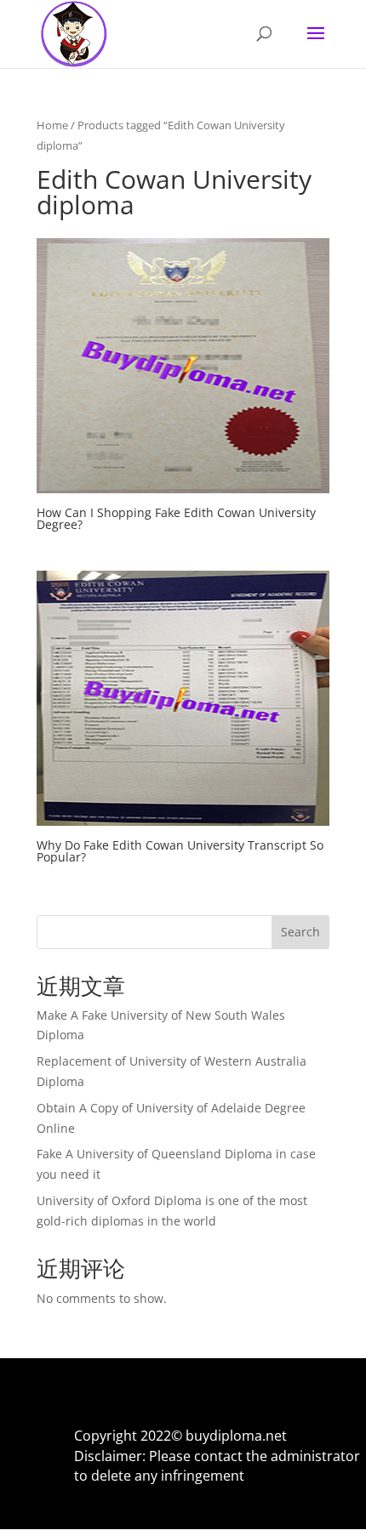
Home (52, 125)
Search (300, 932)
